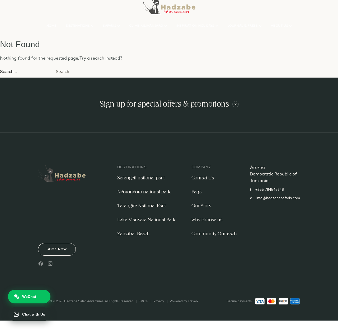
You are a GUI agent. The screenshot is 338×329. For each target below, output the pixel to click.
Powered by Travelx (184, 301)
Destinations (78, 26)
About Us (279, 26)
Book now (57, 249)
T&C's (143, 301)
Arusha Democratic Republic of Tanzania (273, 174)
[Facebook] (40, 263)
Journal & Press (243, 26)
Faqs (196, 192)
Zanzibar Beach (133, 234)
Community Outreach (214, 234)
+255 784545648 (267, 189)
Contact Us (202, 178)
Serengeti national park (141, 178)
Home (51, 26)
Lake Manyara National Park (146, 220)
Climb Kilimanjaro (146, 26)
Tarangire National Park (141, 206)
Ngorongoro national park (144, 192)
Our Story (201, 206)
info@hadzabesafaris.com (275, 198)
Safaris (109, 26)
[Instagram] (50, 263)
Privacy (158, 301)
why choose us (206, 220)
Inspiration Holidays (195, 26)
